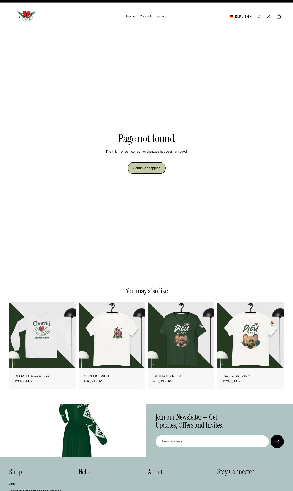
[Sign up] (277, 441)
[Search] (259, 16)
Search (14, 484)
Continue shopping (146, 168)
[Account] (269, 16)
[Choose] (69, 361)
